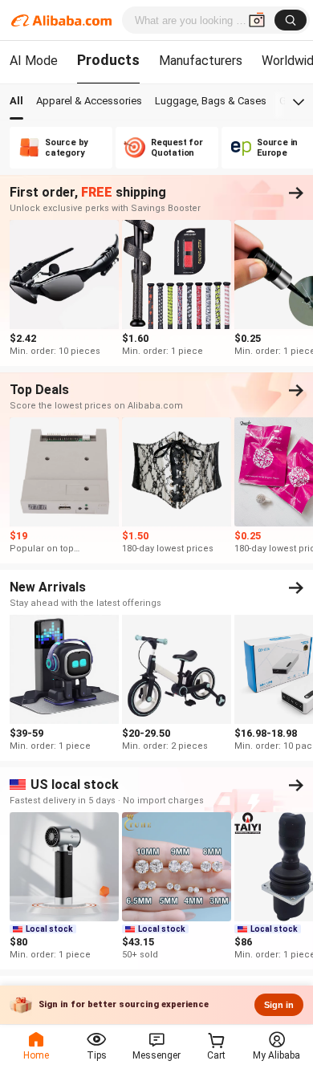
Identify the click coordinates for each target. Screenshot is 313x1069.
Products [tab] (108, 59)
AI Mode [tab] (34, 60)
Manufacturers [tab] (200, 60)
